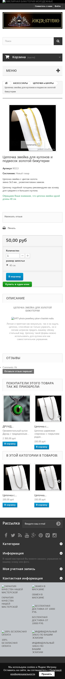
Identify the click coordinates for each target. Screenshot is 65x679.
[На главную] (6, 83)
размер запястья (15, 261)
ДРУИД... (8, 426)
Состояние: (9, 173)
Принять (47, 674)
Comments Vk (10, 367)
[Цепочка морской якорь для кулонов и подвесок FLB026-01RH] (48, 477)
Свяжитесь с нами (43, 6)
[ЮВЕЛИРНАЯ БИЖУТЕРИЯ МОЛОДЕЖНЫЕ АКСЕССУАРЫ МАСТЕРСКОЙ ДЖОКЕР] (32, 1)
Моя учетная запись (19, 569)
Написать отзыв (13, 216)
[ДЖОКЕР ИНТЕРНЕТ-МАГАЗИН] (32, 20)
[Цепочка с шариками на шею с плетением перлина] (48, 409)
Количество (12, 250)
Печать (12, 228)
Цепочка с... (41, 426)
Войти (58, 6)
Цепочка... (40, 495)
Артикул (7, 168)
